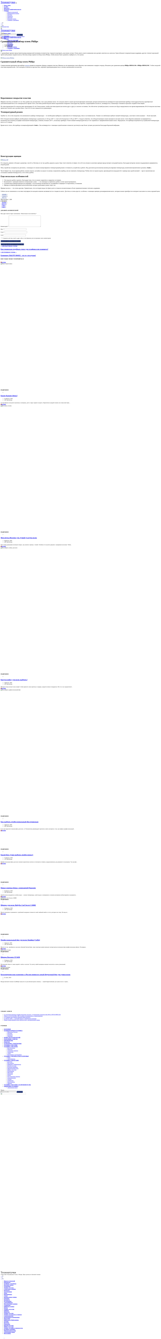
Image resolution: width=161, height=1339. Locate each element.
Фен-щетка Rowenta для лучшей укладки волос (19, 538)
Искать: (2, 33)
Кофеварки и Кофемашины (14, 1064)
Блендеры (9, 1061)
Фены (23, 36)
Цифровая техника (11, 1086)
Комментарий (4, 226)
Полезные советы (11, 19)
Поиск (19, 34)
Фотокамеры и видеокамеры (14, 1054)
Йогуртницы (10, 1063)
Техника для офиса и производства (17, 1084)
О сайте (6, 6)
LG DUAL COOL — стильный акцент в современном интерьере (20, 1018)
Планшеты (10, 16)
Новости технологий (12, 12)
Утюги (9, 1053)
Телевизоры (10, 1052)
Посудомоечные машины (13, 1076)
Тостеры (9, 1079)
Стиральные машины (12, 1050)
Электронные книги (12, 1087)
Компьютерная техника (13, 13)
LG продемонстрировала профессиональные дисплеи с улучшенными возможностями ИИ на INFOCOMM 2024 (32, 1014)
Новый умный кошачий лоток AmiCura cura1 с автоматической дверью (22, 1020)
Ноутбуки (9, 14)
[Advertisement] (13, 1245)
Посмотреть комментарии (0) (12, 244)
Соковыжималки (11, 1078)
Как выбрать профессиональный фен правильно (19, 822)
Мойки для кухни (11, 1069)
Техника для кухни (11, 1060)
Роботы (7, 1042)
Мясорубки (10, 1072)
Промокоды (8, 1040)
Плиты (9, 1075)
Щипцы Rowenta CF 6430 (10, 957)
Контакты (6, 8)
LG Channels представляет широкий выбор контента (17, 1017)
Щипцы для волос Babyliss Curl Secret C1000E (18, 905)
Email (2, 232)
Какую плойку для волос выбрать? (14, 680)
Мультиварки (10, 1071)
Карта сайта (7, 5)
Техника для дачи (10, 1045)
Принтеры (9, 17)
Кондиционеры (11, 1048)
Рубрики (6, 10)
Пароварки (10, 1074)
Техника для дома (11, 1046)
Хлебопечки (10, 1080)
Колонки (7, 1029)
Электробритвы (11, 1059)
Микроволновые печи (12, 1068)
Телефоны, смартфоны (13, 20)
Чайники (9, 1083)
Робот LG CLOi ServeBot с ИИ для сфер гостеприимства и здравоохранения (23, 1016)
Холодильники (11, 1082)
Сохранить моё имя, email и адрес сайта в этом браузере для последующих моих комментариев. (27, 238)
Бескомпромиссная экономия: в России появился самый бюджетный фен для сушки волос (35, 974)
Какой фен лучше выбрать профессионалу (17, 855)
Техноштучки (8, 2)
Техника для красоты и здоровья (13, 36)
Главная (3, 36)
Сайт (2, 235)
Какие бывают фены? (9, 396)
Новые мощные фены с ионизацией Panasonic (18, 888)
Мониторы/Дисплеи (12, 1032)
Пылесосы (9, 1049)
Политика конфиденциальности (12, 9)
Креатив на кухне (11, 1065)
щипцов (27, 65)
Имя (2, 229)
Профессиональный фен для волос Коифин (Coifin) (20, 940)
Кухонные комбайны (12, 1067)
